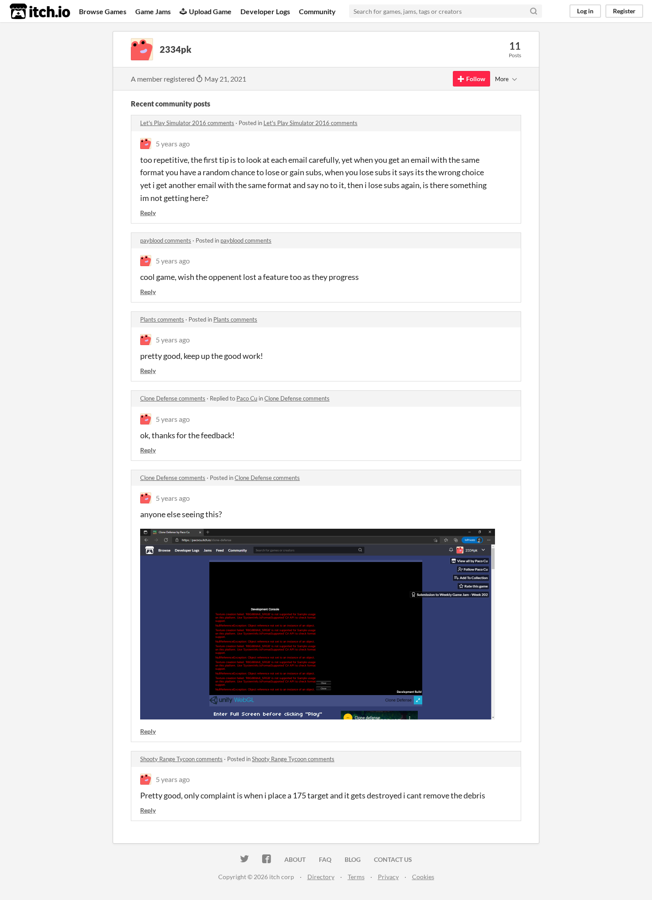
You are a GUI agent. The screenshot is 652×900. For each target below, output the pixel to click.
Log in (585, 11)
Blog (353, 859)
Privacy (388, 876)
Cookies (423, 876)
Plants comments (162, 319)
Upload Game (210, 11)
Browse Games (102, 11)
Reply (148, 212)
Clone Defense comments (172, 398)
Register (624, 11)
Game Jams (153, 11)
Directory (320, 876)
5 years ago (173, 143)
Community (317, 11)
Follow (475, 79)
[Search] (533, 11)
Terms (356, 876)
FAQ (325, 859)
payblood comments (165, 240)
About (295, 859)
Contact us (393, 859)
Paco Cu (246, 398)
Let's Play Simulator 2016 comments (187, 122)
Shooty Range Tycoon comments (181, 758)
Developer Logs (265, 11)
